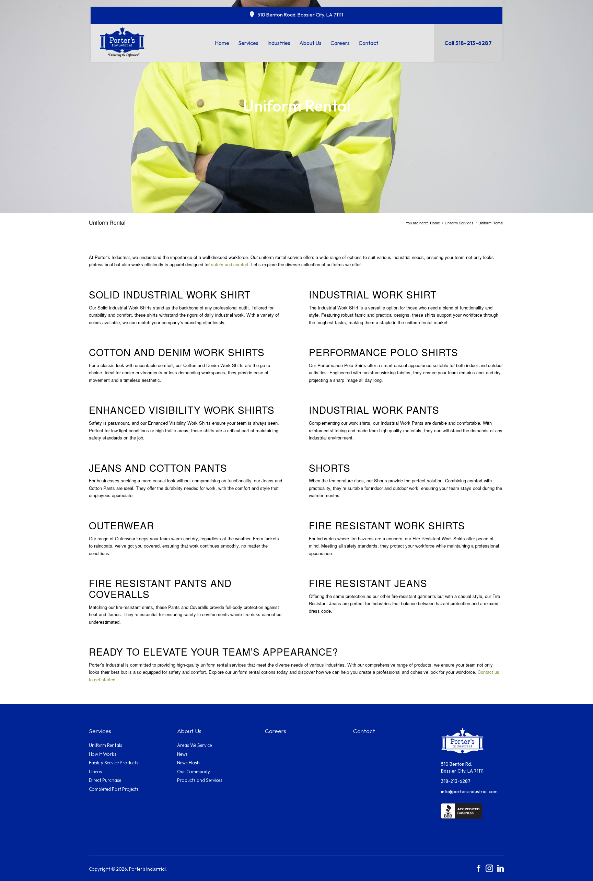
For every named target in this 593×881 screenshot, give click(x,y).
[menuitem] (222, 42)
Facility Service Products (113, 762)
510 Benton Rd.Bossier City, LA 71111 (462, 767)
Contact (364, 731)
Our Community (193, 771)
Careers (275, 731)
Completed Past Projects (114, 789)
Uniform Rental (107, 222)
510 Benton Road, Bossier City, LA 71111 (300, 14)
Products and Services (199, 780)
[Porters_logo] (122, 41)
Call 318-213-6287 (468, 42)
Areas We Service (194, 745)
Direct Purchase (105, 780)
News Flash (188, 762)
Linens (95, 771)
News (182, 754)
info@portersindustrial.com (469, 791)
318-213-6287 (455, 781)
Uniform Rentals (105, 745)
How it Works (102, 754)
